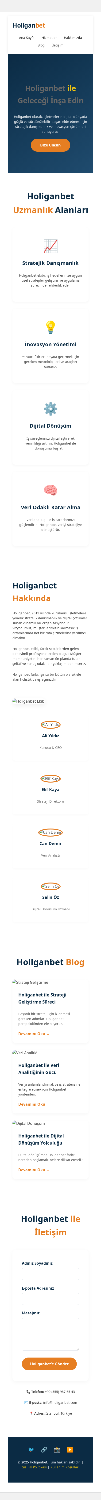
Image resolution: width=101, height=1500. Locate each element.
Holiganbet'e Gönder (49, 1364)
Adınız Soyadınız (37, 1263)
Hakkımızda (73, 37)
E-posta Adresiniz (38, 1288)
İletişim (57, 45)
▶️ (70, 1449)
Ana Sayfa (27, 37)
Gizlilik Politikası (34, 1467)
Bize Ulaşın (50, 145)
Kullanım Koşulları (64, 1467)
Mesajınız (31, 1313)
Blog (41, 45)
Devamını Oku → (34, 1033)
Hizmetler (49, 37)
